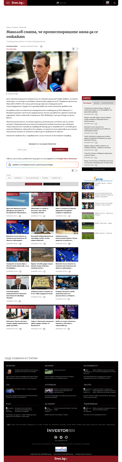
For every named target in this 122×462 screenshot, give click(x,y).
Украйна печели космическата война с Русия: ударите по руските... (66, 238)
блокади (45, 178)
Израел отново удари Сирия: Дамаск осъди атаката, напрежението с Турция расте (97, 119)
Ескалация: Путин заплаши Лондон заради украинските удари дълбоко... (17, 323)
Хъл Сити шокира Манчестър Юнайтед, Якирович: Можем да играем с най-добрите (104, 194)
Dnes (17, 424)
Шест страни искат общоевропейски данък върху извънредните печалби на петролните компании (22, 377)
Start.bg (88, 424)
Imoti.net (68, 424)
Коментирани (107, 103)
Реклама (55, 444)
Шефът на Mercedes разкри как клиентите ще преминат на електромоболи (63, 390)
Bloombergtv (91, 366)
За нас (34, 444)
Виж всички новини (99, 169)
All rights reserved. (58, 454)
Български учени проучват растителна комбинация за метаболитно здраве (23, 409)
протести (18, 178)
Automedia (50, 385)
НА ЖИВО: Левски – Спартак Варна (103, 184)
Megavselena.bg (110, 424)
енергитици (56, 178)
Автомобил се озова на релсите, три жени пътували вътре (39, 210)
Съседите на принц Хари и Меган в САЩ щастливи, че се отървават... (17, 266)
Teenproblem (91, 404)
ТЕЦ (9, 178)
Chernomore (94, 424)
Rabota (74, 424)
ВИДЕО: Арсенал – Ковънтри (103, 233)
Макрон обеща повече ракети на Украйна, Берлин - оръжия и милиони (97, 147)
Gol (8, 385)
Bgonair (49, 366)
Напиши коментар (33, 184)
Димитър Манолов (32, 178)
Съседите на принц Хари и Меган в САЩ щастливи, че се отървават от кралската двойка (98, 110)
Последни (87, 103)
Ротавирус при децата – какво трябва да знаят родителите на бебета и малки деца (21, 415)
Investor (10, 366)
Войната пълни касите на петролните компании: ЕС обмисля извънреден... (16, 238)
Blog (83, 424)
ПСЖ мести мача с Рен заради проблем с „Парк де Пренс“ (103, 204)
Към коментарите (52, 184)
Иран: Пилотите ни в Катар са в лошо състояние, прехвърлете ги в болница (98, 162)
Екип (40, 444)
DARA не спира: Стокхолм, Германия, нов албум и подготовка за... (66, 323)
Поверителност (66, 444)
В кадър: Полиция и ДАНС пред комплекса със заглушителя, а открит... (65, 294)
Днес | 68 (63, 3)
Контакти (47, 444)
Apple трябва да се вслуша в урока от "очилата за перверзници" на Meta (104, 370)
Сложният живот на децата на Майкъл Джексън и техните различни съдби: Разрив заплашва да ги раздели (104, 390)
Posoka (100, 424)
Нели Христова (11, 49)
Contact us (89, 454)
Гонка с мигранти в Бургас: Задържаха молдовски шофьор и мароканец (66, 210)
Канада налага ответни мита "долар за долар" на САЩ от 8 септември (26, 370)
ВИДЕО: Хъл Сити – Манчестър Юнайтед (104, 214)
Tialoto (87, 385)
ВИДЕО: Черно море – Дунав (103, 223)
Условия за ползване (81, 444)
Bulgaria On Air (31, 424)
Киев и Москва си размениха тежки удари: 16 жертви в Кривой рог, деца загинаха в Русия (97, 138)
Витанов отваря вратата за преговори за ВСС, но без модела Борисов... (42, 238)
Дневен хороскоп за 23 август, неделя (56, 414)
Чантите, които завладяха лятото (95, 414)
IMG (8, 424)
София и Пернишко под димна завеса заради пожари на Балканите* (42, 323)
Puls (8, 404)
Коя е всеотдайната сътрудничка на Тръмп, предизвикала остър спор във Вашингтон (97, 377)
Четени (96, 103)
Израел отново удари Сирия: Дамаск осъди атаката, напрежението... (42, 266)
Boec (104, 424)
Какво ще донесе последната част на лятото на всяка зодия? (104, 408)
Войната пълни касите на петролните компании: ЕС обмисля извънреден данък (97, 128)
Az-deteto (79, 424)
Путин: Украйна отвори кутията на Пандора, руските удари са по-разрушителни (59, 377)
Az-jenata (50, 404)
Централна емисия (60, 370)
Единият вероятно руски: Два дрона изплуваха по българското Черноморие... (16, 210)
